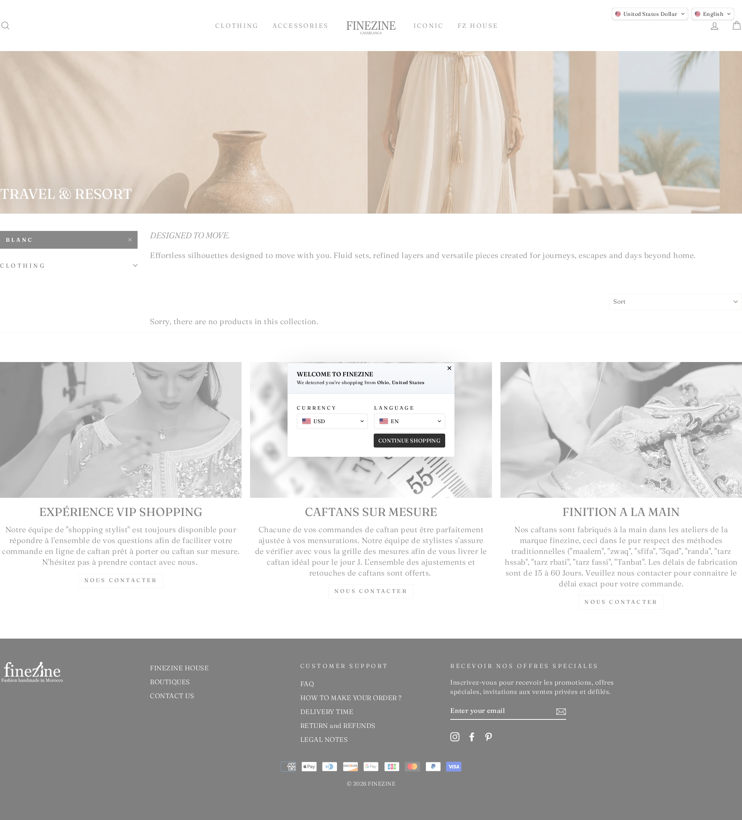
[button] (650, 14)
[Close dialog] (449, 368)
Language (394, 408)
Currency (317, 408)
